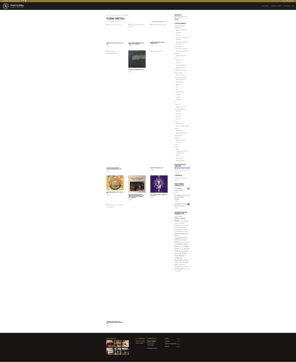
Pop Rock (179, 255)
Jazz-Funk (181, 249)
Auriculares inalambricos (182, 51)
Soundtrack (178, 266)
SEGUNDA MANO (180, 160)
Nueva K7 (178, 104)
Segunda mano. (180, 75)
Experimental (180, 238)
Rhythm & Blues (179, 262)
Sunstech (178, 97)
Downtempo (180, 233)
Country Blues (179, 229)
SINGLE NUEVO (180, 123)
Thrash (185, 269)
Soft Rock (182, 264)
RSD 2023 (178, 111)
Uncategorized (178, 135)
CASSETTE (177, 53)
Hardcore (187, 242)
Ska (178, 264)
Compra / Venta (276, 6)
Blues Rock (181, 223)
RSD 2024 (178, 113)
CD (175, 58)
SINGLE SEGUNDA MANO (182, 126)
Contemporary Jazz (180, 227)
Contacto (167, 341)
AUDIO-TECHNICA (180, 79)
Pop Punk (182, 253)
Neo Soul (181, 251)
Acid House (178, 216)
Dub (187, 234)
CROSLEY (178, 84)
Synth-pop (179, 268)
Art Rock (182, 221)
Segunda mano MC (181, 55)
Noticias (167, 346)
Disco (179, 231)
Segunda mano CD (181, 67)
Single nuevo (179, 130)
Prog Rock (178, 258)
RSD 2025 (178, 116)
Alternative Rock (180, 219)
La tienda (265, 6)
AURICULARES (178, 46)
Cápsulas (178, 35)
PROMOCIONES (180, 92)
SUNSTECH (178, 99)
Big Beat (176, 223)
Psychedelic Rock (181, 260)
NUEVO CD (179, 62)
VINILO (176, 147)
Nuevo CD (178, 60)
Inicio (107, 15)
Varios (176, 144)
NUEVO (178, 155)
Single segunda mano (181, 133)
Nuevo (177, 149)
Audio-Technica (180, 82)
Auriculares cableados (181, 48)
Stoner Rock (185, 266)
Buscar (176, 19)
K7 (175, 102)
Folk (186, 238)
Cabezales (178, 32)
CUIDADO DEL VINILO (180, 70)
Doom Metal (185, 231)
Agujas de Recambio (181, 30)
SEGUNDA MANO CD (181, 65)
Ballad (186, 221)
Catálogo (287, 6)
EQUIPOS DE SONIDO (180, 77)
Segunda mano (180, 158)
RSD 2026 (178, 119)
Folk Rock (178, 240)
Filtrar (177, 171)
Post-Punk (186, 255)
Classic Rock (184, 225)
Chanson (178, 225)
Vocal (179, 271)
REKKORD (178, 94)
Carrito (283, 1)
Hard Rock (179, 244)
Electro (177, 236)
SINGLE (176, 128)
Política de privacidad (170, 343)
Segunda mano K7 (180, 106)
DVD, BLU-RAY (178, 73)
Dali (177, 87)
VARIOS (177, 138)
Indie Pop (181, 247)
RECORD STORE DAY (180, 109)
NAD (177, 89)
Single (176, 121)
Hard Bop (181, 242)
